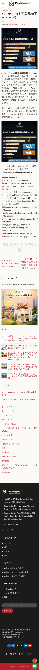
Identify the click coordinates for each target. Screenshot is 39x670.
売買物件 (5, 452)
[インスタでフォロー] (13, 645)
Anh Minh (22, 24)
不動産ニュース (6, 10)
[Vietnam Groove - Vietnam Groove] (21, 3)
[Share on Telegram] (20, 250)
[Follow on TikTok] (17, 645)
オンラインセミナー (10, 411)
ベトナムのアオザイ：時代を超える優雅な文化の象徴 (10, 263)
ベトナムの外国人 (9, 424)
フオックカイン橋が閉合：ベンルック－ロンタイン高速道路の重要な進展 (22, 376)
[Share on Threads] (17, 244)
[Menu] (3, 3)
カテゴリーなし (8, 415)
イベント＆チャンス (10, 407)
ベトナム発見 (7, 435)
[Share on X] (13, 244)
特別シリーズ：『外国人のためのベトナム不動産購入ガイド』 (20, 466)
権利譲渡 (5, 461)
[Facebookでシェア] (9, 244)
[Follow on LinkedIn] (26, 645)
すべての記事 (7, 419)
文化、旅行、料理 (9, 456)
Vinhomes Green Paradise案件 (16, 572)
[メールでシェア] (21, 244)
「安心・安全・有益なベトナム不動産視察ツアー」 (20, 400)
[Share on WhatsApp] (5, 244)
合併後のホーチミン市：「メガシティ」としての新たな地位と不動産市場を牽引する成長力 (22, 338)
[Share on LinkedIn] (30, 244)
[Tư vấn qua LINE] (34, 666)
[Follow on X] (22, 645)
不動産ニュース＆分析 (11, 444)
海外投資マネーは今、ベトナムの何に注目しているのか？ (22, 346)
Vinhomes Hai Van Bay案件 (15, 576)
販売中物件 (6, 472)
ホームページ (9, 543)
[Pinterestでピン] (26, 244)
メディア (7, 551)
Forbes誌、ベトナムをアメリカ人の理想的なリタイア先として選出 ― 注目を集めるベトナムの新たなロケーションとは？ (22, 356)
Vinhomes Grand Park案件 (14, 568)
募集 (3, 448)
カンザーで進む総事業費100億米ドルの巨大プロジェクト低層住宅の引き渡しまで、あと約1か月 (22, 366)
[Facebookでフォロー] (9, 645)
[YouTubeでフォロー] (30, 645)
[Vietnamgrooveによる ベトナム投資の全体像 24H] (19, 393)
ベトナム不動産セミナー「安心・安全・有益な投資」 (20, 429)
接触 (6, 555)
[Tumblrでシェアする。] (34, 244)
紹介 (6, 547)
